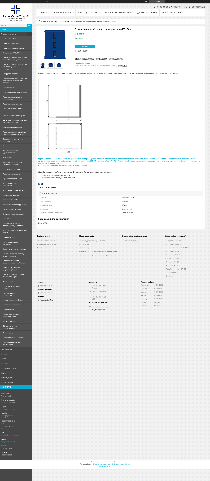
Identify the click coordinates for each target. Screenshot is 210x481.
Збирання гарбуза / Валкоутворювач (10, 327)
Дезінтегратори (9, 321)
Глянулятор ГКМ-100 (173, 241)
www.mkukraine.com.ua (46, 241)
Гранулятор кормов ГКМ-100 (177, 248)
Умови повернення (171, 13)
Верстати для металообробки (14, 249)
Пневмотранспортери (11, 169)
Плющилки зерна (9, 237)
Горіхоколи (7, 219)
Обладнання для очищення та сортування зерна (14, 275)
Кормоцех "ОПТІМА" (10, 200)
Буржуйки (169, 276)
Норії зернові (8, 281)
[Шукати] (29, 25)
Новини (4, 354)
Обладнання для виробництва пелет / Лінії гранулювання (15, 59)
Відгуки (4, 373)
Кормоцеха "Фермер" (11, 195)
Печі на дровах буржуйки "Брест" (93, 241)
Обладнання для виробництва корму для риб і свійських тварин (15, 80)
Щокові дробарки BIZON (12, 179)
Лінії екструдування (10, 333)
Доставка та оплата (147, 13)
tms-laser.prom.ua (44, 248)
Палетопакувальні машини (13, 338)
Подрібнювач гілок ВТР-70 (176, 269)
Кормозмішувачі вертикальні (14, 190)
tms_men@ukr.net (8, 442)
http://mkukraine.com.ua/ (10, 435)
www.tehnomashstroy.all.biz (47, 244)
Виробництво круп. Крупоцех (14, 204)
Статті (3, 359)
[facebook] (39, 184)
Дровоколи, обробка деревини (11, 243)
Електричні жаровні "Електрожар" (10, 294)
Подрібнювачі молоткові (12, 104)
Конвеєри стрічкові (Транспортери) (10, 151)
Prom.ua (116, 462)
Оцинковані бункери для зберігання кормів (12, 315)
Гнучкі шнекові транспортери (14, 115)
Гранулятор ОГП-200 (173, 255)
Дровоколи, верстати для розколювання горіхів (98, 251)
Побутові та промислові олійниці (12, 287)
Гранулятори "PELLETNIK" (12, 53)
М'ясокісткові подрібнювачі (13, 300)
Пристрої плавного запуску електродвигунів (13, 255)
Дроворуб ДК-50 (172, 272)
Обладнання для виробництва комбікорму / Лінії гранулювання (15, 66)
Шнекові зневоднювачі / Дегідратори (12, 343)
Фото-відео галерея (87, 13)
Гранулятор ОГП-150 (173, 251)
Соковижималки (9, 309)
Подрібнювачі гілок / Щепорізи (15, 92)
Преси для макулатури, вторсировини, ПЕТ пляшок (13, 224)
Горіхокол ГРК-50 (172, 258)
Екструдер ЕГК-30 (172, 265)
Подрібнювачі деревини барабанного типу (12, 98)
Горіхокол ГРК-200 (172, 262)
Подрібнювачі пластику (12, 174)
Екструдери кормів (10, 74)
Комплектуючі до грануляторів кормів (15, 231)
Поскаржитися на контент (101, 464)
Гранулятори (85, 248)
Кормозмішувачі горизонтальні (9, 184)
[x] (42, 184)
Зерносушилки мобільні (12, 209)
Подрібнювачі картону (12, 305)
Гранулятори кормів (11, 43)
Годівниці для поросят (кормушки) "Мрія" (11, 269)
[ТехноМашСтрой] (16, 11)
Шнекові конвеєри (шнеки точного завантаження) (13, 110)
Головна (43, 13)
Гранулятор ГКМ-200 (173, 244)
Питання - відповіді (130, 241)
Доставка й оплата (8, 368)
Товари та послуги (8, 34)
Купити (85, 46)
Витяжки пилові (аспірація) (13, 214)
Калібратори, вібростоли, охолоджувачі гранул (13, 163)
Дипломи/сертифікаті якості (118, 13)
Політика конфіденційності (121, 464)
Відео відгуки (6, 378)
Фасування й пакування (12, 127)
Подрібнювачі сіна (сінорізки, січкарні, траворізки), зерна (14, 133)
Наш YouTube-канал (9, 382)
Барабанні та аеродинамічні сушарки (14, 140)
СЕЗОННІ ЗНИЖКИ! (10, 39)
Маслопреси (8, 157)
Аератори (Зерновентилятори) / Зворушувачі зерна (15, 121)
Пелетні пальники (10, 146)
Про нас (4, 363)
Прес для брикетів (10, 87)
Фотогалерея (6, 349)
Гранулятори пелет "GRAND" (14, 48)
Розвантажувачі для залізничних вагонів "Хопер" (14, 262)
